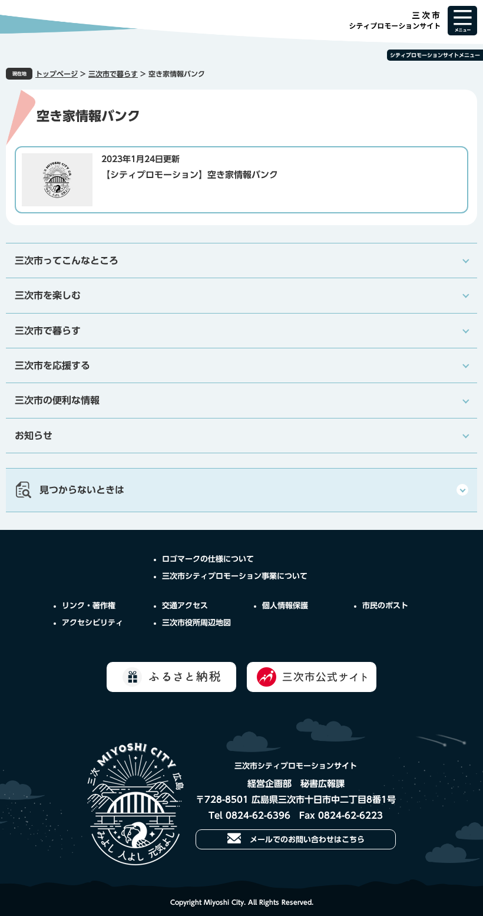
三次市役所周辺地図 (196, 623)
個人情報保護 (285, 605)
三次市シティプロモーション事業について (234, 576)
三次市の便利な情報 (57, 400)
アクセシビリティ (92, 623)
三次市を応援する (52, 365)
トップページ (56, 73)
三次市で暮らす (113, 73)
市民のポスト (385, 605)
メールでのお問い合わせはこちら (307, 839)
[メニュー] (462, 20)
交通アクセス (185, 605)
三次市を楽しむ (48, 295)
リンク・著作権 (88, 605)
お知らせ (33, 435)
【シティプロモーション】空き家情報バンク (189, 174)
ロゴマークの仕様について (208, 559)
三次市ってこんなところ (66, 260)
